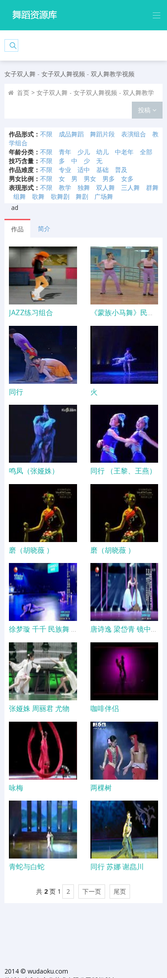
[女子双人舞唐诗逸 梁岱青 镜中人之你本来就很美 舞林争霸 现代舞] (124, 592)
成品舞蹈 (71, 134)
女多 (127, 178)
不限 (46, 134)
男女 (90, 178)
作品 (17, 229)
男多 (108, 178)
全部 (146, 152)
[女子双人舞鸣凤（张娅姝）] (43, 434)
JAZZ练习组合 (31, 312)
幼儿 (102, 152)
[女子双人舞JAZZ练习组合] (43, 275)
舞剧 (82, 196)
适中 (83, 169)
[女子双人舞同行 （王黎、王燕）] (124, 434)
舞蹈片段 (102, 134)
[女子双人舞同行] (43, 355)
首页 (23, 92)
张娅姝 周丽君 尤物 (39, 708)
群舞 (152, 187)
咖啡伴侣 (104, 708)
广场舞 (103, 196)
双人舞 (105, 187)
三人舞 (130, 187)
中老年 (124, 152)
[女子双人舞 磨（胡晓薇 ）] (124, 513)
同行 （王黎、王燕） (123, 471)
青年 (65, 152)
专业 (65, 169)
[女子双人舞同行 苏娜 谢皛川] (124, 830)
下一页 (91, 891)
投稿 (145, 110)
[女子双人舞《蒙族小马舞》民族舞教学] (124, 275)
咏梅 (16, 788)
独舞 (83, 187)
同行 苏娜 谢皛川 (117, 866)
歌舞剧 (60, 196)
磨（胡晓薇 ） (31, 550)
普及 (121, 169)
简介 (44, 228)
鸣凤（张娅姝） (34, 471)
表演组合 (133, 134)
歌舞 (38, 196)
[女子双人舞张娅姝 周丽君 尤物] (43, 671)
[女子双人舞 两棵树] (124, 751)
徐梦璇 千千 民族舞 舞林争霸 (54, 629)
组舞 (19, 196)
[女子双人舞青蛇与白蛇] (43, 830)
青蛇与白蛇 (27, 866)
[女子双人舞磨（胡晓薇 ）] (43, 513)
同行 (16, 392)
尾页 (120, 891)
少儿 (83, 152)
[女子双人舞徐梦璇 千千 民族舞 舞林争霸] (43, 592)
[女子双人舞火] (124, 355)
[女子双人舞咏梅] (43, 751)
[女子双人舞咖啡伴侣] (124, 671)
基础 (102, 169)
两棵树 (101, 788)
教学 (65, 187)
